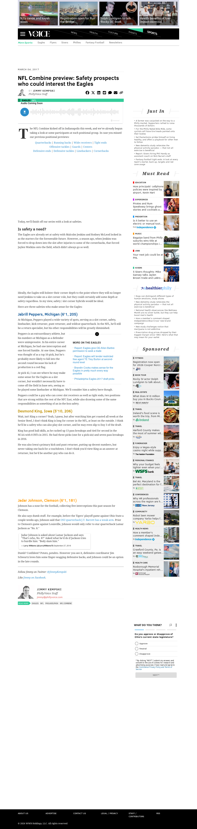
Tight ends (100, 142)
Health (94, 32)
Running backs (62, 142)
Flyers (53, 42)
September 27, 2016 (62, 545)
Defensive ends (42, 151)
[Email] (115, 93)
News (74, 32)
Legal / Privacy (109, 813)
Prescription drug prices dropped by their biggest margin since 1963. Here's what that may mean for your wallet (156, 335)
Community (141, 511)
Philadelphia (51, 603)
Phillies (77, 42)
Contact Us (79, 813)
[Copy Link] (121, 93)
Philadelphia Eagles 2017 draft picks (94, 379)
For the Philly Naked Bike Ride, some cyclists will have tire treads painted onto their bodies (154, 131)
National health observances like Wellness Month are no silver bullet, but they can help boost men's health (156, 312)
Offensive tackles (59, 146)
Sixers (64, 42)
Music (138, 233)
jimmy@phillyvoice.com (49, 597)
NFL (34, 100)
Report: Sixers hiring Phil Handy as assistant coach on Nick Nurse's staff (152, 154)
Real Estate (141, 392)
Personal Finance (144, 460)
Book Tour (140, 375)
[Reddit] (104, 93)
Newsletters (115, 42)
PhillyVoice (39, 34)
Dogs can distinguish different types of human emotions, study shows (154, 297)
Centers (87, 146)
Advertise (51, 813)
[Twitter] (93, 93)
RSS (158, 813)
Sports (152, 33)
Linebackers (84, 151)
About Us (23, 813)
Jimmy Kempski (44, 90)
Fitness (139, 358)
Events (133, 32)
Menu (22, 34)
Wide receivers (83, 142)
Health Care (141, 562)
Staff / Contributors (136, 815)
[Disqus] (71, 688)
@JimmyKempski (56, 571)
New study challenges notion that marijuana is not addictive (151, 327)
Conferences (142, 494)
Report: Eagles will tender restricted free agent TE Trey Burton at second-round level (93, 359)
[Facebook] (87, 93)
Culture (113, 32)
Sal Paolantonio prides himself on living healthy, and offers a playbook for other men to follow (156, 139)
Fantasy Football (95, 42)
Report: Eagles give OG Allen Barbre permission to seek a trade (94, 349)
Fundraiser (141, 443)
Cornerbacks (101, 151)
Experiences (141, 199)
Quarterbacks (43, 142)
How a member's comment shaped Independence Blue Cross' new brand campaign (152, 321)
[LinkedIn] (98, 93)
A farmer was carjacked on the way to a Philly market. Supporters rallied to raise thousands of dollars (154, 123)
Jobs (137, 250)
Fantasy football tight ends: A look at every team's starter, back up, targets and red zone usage (156, 162)
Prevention (141, 216)
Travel (138, 409)
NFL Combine (66, 603)
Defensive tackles (64, 151)
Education (140, 182)
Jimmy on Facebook (34, 577)
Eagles (41, 42)
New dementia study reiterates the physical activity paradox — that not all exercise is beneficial (153, 148)
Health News (141, 528)
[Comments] (110, 93)
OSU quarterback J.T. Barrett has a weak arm (87, 520)
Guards (76, 146)
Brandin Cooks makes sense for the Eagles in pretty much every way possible (93, 370)
